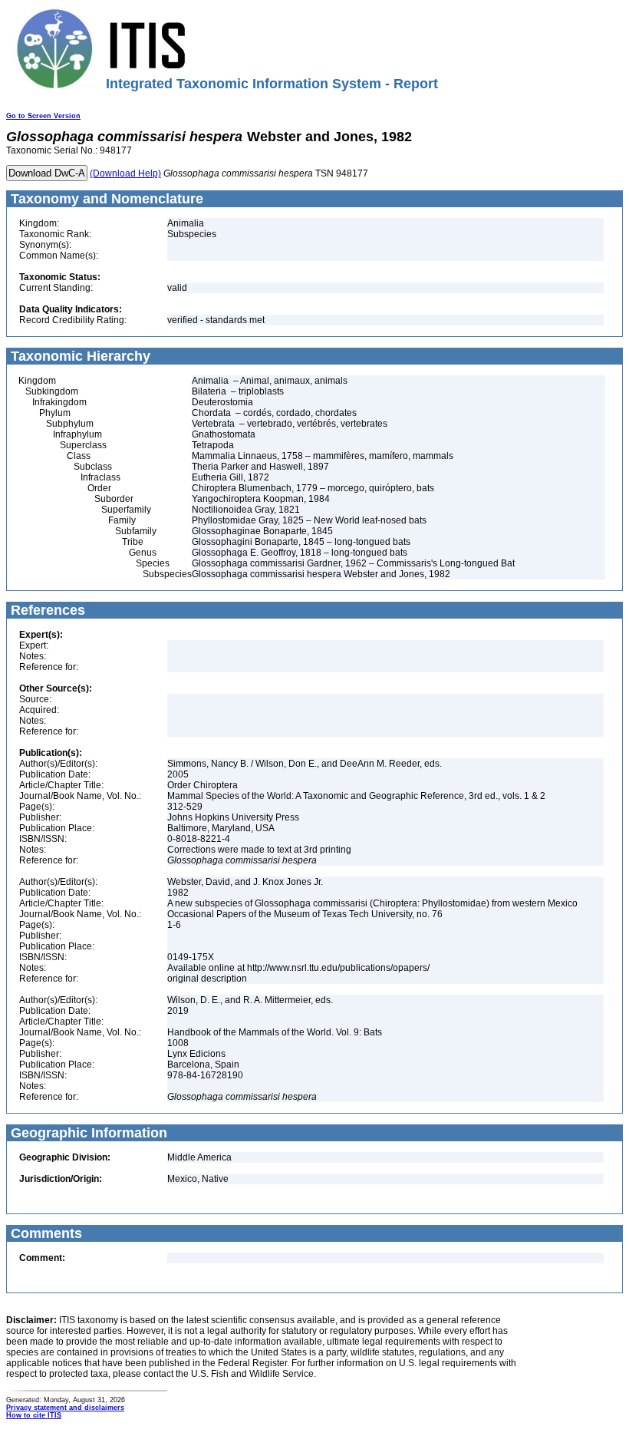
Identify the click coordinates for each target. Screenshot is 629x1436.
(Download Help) (125, 173)
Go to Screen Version (43, 116)
